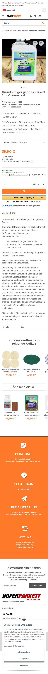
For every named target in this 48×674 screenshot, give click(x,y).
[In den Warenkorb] (4, 37)
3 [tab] (26, 87)
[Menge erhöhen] (43, 184)
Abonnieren (37, 585)
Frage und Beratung (25, 547)
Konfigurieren (24, 659)
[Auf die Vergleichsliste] (35, 43)
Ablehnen (24, 665)
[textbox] (21, 10)
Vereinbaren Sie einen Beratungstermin (23, 461)
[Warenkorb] (42, 16)
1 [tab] (21, 87)
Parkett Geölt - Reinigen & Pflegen (25, 104)
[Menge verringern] (4, 184)
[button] (31, 16)
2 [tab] (24, 87)
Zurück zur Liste (9, 30)
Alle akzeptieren (24, 652)
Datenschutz (19, 646)
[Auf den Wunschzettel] (41, 43)
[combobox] (21, 10)
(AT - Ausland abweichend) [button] (18, 175)
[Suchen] (43, 23)
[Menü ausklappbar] (3, 15)
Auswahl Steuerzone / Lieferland (16, 161)
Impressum (8, 646)
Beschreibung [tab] (8, 213)
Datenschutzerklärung (13, 575)
